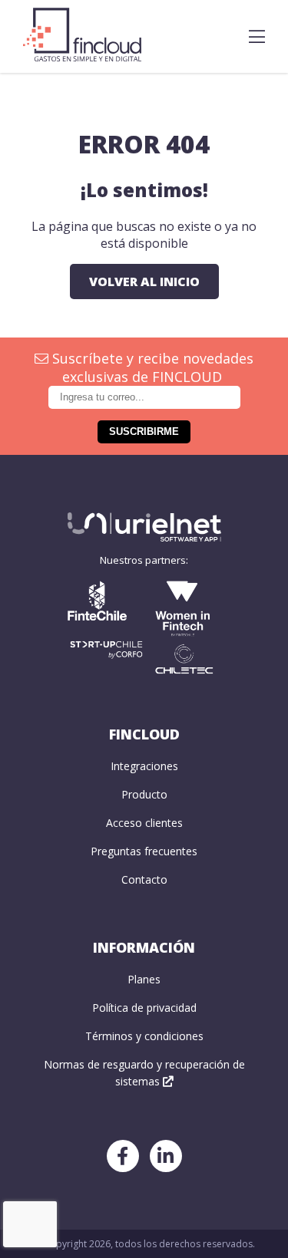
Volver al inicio (144, 281)
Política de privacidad (144, 1007)
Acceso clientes (144, 822)
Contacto (144, 879)
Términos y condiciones (144, 1036)
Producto (144, 794)
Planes (144, 979)
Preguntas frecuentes (144, 851)
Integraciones (144, 766)
